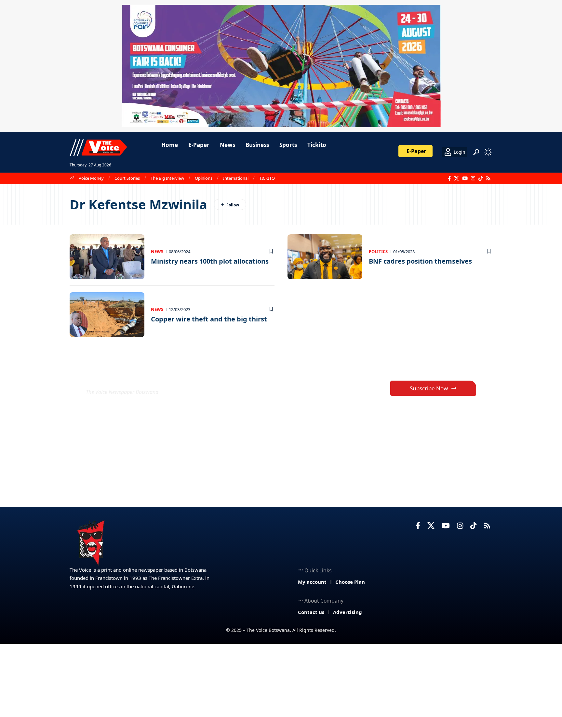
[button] (476, 152)
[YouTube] (465, 178)
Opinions (203, 178)
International (235, 178)
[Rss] (488, 178)
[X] (456, 178)
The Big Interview (167, 178)
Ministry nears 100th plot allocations (210, 261)
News (157, 251)
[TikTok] (480, 178)
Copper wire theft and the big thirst (209, 319)
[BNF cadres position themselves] (325, 256)
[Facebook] (449, 178)
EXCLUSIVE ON (134, 376)
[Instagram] (473, 178)
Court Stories (127, 178)
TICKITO (267, 178)
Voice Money (91, 178)
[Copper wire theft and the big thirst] (107, 314)
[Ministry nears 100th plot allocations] (107, 256)
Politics (378, 251)
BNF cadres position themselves (420, 261)
